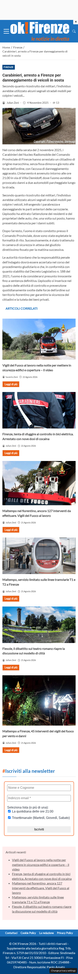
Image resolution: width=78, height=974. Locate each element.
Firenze (8, 67)
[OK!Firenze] (39, 31)
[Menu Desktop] (6, 31)
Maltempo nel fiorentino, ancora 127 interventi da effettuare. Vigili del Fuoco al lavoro (40, 887)
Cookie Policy (28, 933)
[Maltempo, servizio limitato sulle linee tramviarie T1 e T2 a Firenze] (39, 556)
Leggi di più (11, 384)
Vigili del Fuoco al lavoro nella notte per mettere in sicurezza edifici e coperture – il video (40, 864)
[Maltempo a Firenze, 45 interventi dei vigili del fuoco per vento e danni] (39, 700)
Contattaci (11, 933)
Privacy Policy (65, 933)
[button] (74, 31)
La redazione (46, 933)
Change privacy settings (63, 970)
